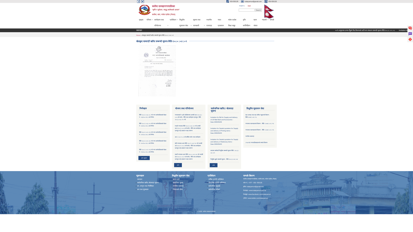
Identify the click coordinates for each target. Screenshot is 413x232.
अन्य (178, 165)
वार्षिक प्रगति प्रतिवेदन (216, 179)
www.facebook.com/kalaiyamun (259, 194)
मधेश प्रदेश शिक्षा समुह (232, 23)
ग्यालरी (264, 20)
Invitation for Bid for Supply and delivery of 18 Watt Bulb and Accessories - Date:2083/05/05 (223, 119)
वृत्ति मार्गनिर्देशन (246, 23)
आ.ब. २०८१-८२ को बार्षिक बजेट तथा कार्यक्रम (187, 137)
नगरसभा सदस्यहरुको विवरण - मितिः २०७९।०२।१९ (259, 123)
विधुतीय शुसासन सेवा (183, 23)
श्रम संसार (255, 23)
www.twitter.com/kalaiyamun (258, 198)
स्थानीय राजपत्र (209, 23)
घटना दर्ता (176, 179)
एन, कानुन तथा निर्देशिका (145, 186)
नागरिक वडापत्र (178, 186)
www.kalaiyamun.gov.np (257, 190)
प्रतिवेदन (173, 20)
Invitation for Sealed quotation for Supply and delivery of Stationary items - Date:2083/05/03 (224, 142)
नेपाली (249, 6)
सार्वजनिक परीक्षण (214, 189)
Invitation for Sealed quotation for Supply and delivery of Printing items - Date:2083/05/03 (224, 130)
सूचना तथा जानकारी (196, 23)
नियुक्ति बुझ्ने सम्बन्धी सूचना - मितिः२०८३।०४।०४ (224, 159)
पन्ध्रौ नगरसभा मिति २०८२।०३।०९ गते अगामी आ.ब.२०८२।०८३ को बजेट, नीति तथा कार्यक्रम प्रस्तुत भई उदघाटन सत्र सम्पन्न (188, 128)
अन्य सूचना (144, 158)
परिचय (149, 20)
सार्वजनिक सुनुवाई (214, 186)
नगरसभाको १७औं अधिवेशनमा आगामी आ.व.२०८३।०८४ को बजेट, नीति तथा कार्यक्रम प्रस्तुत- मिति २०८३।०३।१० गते (188, 117)
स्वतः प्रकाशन (221, 23)
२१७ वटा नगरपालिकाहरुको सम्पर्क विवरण (256, 142)
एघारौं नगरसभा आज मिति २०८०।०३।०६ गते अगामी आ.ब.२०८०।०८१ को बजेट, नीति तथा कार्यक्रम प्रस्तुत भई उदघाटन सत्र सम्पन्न (189, 156)
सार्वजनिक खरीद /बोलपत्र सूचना (148, 183)
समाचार (139, 179)
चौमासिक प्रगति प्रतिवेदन (217, 183)
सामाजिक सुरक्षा (178, 183)
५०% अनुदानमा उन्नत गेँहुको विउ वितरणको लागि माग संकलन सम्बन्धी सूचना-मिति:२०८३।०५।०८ (358, 30)
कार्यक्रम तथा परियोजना (159, 23)
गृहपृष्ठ (141, 20)
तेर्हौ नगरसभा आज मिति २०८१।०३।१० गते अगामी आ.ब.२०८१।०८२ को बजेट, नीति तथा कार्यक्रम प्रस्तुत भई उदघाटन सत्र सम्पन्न (188, 145)
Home (138, 35)
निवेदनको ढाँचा (178, 189)
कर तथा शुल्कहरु (143, 189)
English (241, 6)
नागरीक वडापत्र (249, 136)
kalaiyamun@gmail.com (255, 186)
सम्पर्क (272, 20)
